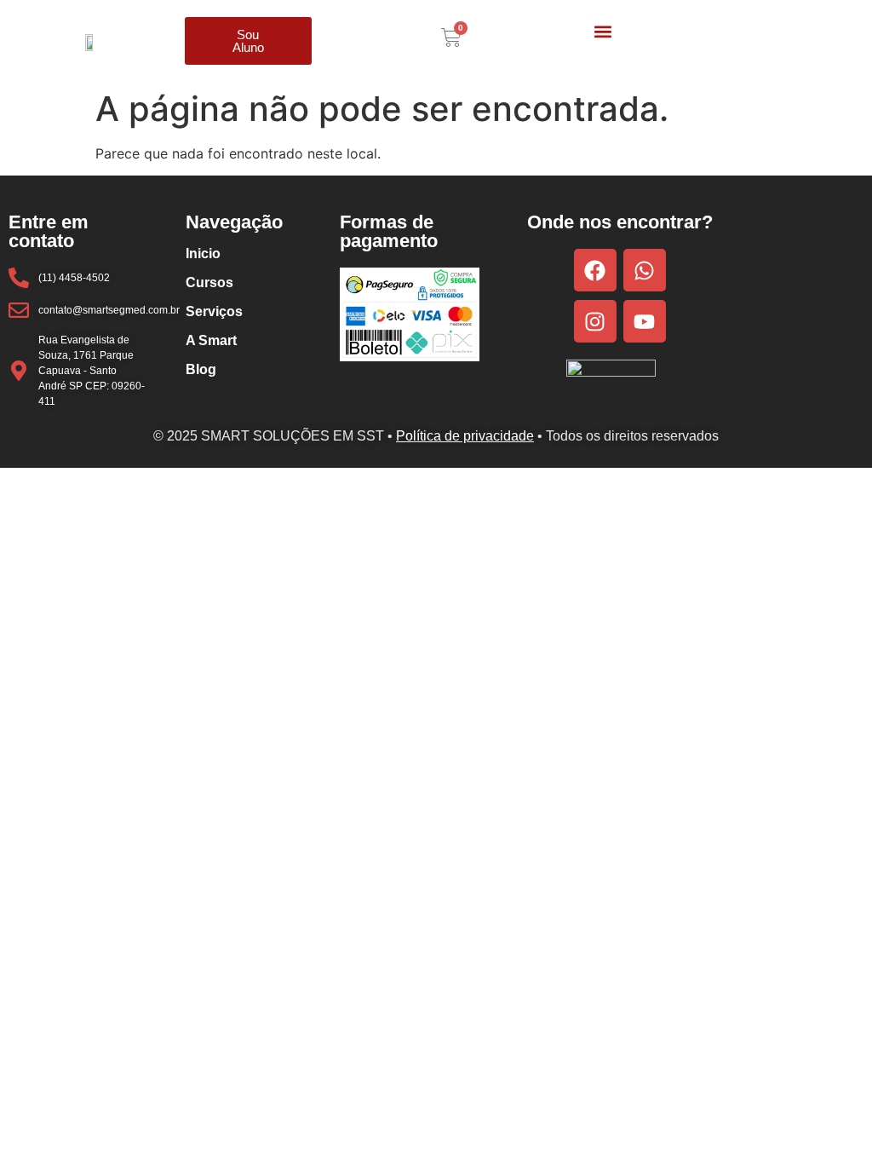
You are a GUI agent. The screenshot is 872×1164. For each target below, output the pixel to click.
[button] (602, 31)
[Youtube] (644, 321)
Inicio (203, 253)
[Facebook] (595, 270)
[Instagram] (595, 321)
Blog (201, 369)
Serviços (214, 311)
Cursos (209, 282)
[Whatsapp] (644, 270)
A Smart (211, 340)
